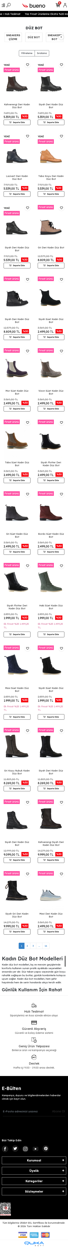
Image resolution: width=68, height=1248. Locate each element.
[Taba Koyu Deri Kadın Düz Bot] (51, 153)
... (39, 945)
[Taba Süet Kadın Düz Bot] (17, 440)
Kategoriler (34, 1181)
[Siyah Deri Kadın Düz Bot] (51, 82)
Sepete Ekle (19, 122)
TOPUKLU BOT (54, 37)
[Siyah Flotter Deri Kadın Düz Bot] (51, 440)
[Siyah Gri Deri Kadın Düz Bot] (17, 891)
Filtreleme (26, 53)
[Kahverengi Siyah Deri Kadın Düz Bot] (51, 819)
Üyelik (34, 1171)
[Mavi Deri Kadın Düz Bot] (51, 891)
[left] (7, 37)
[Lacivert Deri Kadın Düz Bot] (17, 153)
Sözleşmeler (34, 1191)
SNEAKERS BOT (34, 37)
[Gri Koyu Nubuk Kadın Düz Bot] (17, 748)
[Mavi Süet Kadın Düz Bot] (17, 665)
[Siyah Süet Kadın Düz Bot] (51, 297)
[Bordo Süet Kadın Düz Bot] (51, 511)
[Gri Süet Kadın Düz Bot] (17, 511)
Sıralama (42, 53)
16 (46, 945)
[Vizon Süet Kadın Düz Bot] (51, 368)
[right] (61, 37)
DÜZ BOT (13, 37)
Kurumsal (34, 1160)
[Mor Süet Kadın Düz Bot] (17, 368)
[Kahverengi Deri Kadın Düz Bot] (17, 82)
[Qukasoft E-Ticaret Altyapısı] (34, 1244)
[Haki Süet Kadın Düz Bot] (51, 583)
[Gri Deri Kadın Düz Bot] (51, 225)
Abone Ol (58, 1111)
